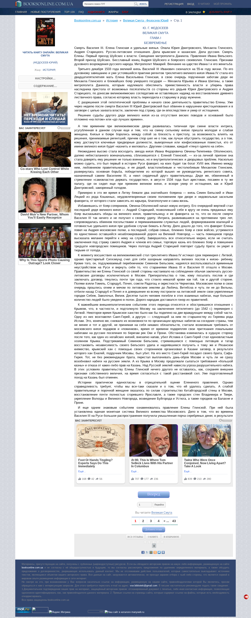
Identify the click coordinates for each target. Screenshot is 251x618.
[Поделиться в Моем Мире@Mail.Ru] (151, 552)
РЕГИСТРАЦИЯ (174, 4)
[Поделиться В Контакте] (163, 552)
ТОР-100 (69, 11)
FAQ (81, 11)
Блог (125, 11)
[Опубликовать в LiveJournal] (147, 552)
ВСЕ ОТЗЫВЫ (135, 536)
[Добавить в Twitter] (159, 552)
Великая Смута (161, 512)
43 (174, 521)
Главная (21, 11)
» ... (166, 521)
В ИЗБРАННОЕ (171, 536)
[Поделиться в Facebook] (142, 552)
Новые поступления (45, 11)
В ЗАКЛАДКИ (194, 12)
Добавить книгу (220, 11)
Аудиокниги (96, 11)
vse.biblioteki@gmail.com (143, 585)
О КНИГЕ (153, 536)
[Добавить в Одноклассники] (155, 552)
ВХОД (190, 4)
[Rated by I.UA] (40, 612)
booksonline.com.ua (32, 567)
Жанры (113, 11)
